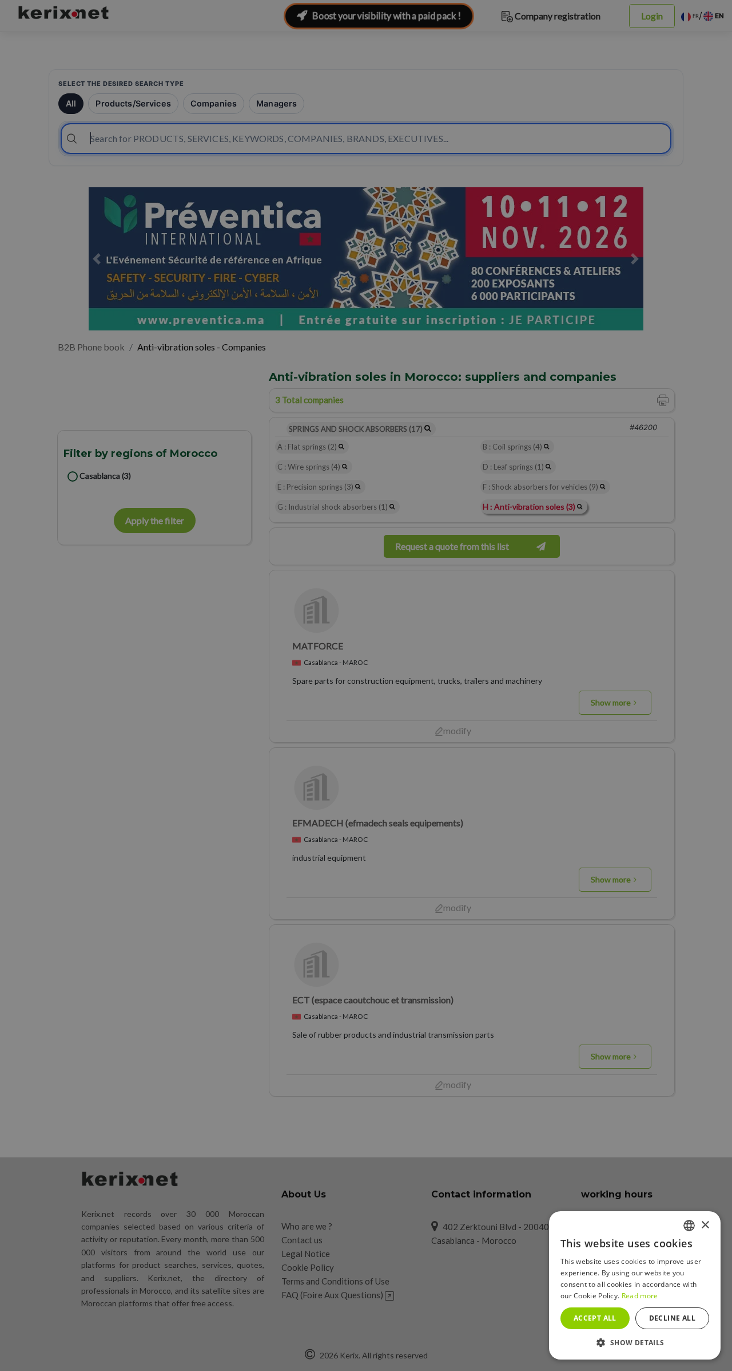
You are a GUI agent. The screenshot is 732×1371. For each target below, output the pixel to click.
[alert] (366, 685)
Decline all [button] (672, 1318)
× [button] (705, 1225)
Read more (640, 1296)
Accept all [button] (595, 1318)
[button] (634, 1342)
